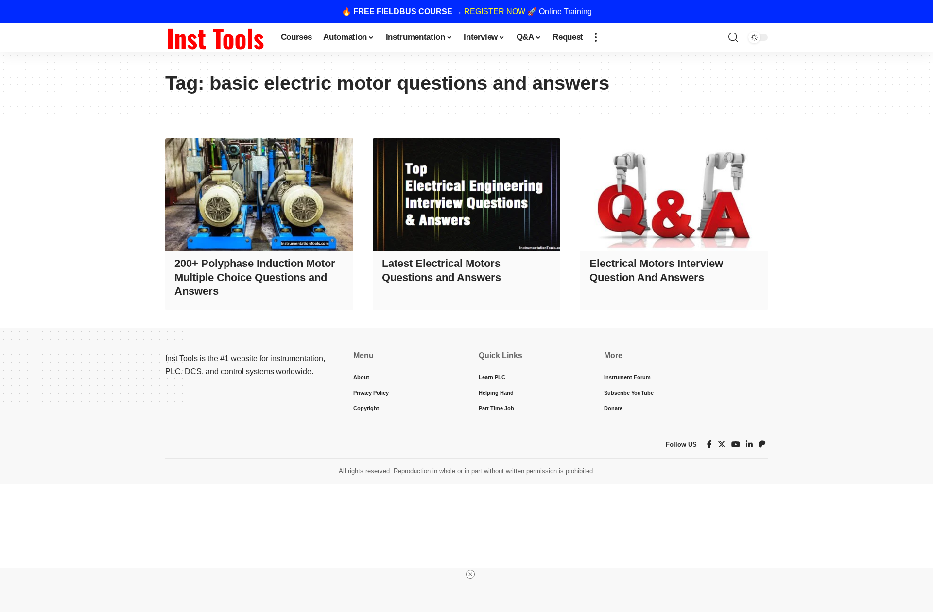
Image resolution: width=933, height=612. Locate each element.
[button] (596, 37)
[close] (470, 574)
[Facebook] (709, 444)
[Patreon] (762, 444)
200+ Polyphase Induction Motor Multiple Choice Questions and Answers (254, 277)
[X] (721, 444)
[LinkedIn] (749, 444)
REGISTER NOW (494, 11)
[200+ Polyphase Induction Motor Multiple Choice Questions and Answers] (259, 194)
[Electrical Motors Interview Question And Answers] (674, 194)
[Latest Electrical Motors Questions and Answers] (467, 194)
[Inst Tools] (215, 37)
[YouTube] (736, 444)
